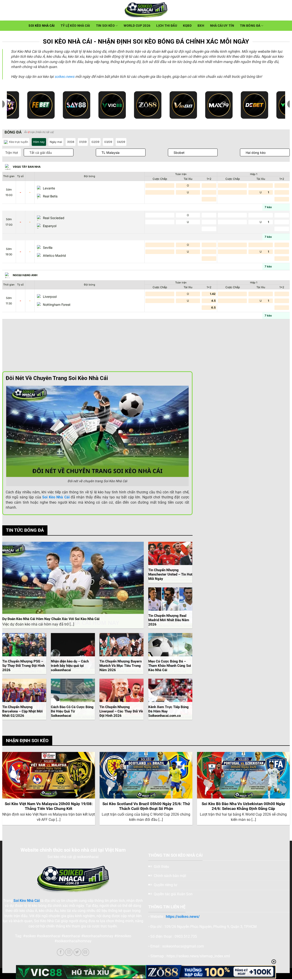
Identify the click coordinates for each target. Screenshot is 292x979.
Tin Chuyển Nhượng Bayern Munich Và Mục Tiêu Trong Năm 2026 (120, 665)
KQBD (187, 26)
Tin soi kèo (105, 26)
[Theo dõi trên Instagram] (69, 952)
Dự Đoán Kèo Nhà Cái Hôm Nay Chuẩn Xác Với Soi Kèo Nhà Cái (50, 619)
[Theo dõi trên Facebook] (60, 952)
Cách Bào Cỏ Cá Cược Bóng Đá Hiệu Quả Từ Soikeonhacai (72, 711)
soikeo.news (64, 76)
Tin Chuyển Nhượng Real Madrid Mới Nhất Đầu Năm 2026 (168, 620)
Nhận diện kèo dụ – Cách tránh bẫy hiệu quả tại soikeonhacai (70, 665)
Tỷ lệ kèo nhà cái (75, 26)
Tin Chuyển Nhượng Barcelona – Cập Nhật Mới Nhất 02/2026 (22, 711)
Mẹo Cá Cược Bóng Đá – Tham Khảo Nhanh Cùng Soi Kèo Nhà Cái (169, 665)
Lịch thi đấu (166, 26)
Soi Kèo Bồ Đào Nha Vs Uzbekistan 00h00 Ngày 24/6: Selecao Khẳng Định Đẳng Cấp (243, 806)
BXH (201, 26)
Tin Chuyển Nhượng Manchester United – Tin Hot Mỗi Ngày (170, 574)
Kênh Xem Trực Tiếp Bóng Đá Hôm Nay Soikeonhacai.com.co (168, 711)
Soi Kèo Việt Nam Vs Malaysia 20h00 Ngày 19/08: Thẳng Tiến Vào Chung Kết (49, 806)
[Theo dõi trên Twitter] (77, 952)
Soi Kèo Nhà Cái (42, 26)
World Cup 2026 (137, 26)
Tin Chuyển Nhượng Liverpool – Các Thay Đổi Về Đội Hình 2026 (121, 711)
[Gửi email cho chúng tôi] (85, 952)
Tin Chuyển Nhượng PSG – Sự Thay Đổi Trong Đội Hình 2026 (23, 665)
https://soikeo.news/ (183, 916)
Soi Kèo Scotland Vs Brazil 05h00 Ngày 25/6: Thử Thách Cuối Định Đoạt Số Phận (146, 806)
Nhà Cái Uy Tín (222, 26)
